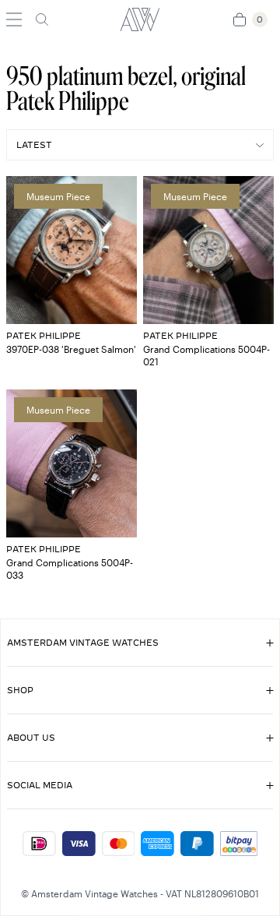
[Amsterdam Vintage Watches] (140, 19)
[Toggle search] (42, 19)
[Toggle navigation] (14, 19)
